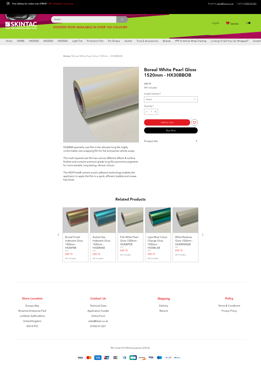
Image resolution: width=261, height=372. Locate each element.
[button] (248, 23)
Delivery (163, 305)
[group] (130, 234)
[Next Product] (203, 235)
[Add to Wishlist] (194, 122)
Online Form (98, 315)
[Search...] (122, 19)
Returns (164, 310)
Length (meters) (152, 93)
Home (66, 56)
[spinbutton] (151, 111)
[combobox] (171, 99)
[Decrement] (146, 111)
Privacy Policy (229, 310)
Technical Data (98, 305)
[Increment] (156, 111)
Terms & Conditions (229, 305)
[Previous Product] (58, 235)
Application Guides (98, 310)
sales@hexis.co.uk (225, 3)
